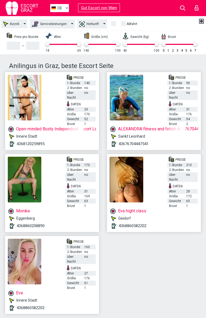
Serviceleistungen (53, 24)
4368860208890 (31, 225)
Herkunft (92, 24)
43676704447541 (134, 143)
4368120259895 (31, 143)
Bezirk (14, 24)
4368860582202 (132, 225)
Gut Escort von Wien (99, 7)
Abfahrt (132, 24)
